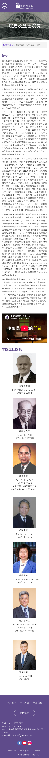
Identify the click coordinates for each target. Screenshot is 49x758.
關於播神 (11, 702)
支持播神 (24, 713)
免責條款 (37, 750)
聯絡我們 (37, 702)
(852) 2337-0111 (16, 723)
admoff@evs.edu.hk (22, 735)
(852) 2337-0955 (16, 726)
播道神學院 (8, 44)
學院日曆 (24, 702)
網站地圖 (12, 750)
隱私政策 (24, 750)
